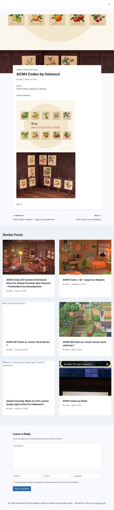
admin (21, 79)
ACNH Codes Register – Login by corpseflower (33, 218)
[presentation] (29, 257)
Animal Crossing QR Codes (27, 70)
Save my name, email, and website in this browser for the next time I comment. (47, 482)
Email (47, 476)
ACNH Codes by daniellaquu (88, 218)
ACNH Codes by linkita (75, 401)
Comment (19, 446)
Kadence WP (100, 503)
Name (17, 476)
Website (78, 476)
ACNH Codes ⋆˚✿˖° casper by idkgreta (84, 279)
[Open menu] (109, 4)
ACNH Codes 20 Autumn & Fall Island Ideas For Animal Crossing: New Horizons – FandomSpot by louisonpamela (28, 283)
